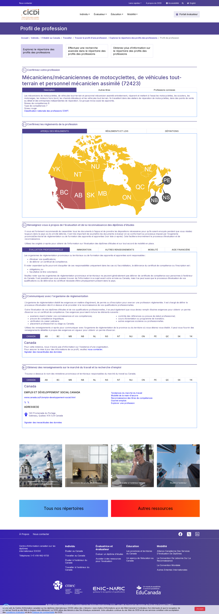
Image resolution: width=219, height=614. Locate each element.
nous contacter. (95, 349)
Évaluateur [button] (99, 14)
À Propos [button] (24, 534)
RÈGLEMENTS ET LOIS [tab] (116, 131)
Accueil (24, 38)
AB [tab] (46, 336)
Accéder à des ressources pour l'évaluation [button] (108, 559)
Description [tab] (49, 90)
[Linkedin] (197, 534)
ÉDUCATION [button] (132, 546)
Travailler (67, 38)
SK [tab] (179, 336)
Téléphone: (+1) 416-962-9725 (34, 555)
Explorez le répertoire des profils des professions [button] (38, 51)
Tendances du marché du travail (126, 393)
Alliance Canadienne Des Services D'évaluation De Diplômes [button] (173, 552)
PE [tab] (155, 336)
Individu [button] (84, 14)
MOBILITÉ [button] (162, 546)
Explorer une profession (123, 403)
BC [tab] (58, 336)
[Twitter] (189, 534)
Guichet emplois (118, 400)
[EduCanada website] (149, 589)
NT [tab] (118, 336)
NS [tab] (106, 336)
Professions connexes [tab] (164, 90)
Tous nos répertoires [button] (64, 508)
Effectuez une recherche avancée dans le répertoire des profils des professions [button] (87, 50)
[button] (30, 14)
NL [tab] (94, 336)
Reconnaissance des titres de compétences (131, 398)
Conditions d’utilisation (15, 612)
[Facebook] (180, 534)
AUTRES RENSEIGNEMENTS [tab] (119, 249)
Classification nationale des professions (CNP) (46, 111)
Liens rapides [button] (134, 3)
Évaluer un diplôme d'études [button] (109, 554)
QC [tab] (167, 336)
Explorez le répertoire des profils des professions (133, 38)
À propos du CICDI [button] (153, 3)
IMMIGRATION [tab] (84, 249)
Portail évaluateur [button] (188, 14)
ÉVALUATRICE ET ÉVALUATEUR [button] (104, 548)
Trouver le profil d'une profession (91, 38)
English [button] (193, 3)
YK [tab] (191, 336)
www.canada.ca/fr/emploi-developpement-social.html (49, 397)
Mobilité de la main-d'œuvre (124, 395)
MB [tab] (70, 336)
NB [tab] (82, 336)
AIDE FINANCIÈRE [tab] (181, 249)
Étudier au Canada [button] (74, 551)
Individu (35, 38)
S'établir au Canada (50, 38)
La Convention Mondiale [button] (168, 565)
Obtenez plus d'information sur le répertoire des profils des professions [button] (131, 50)
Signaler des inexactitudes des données (43, 352)
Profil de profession (169, 38)
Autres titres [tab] (104, 90)
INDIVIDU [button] (70, 546)
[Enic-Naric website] (109, 589)
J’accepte (200, 609)
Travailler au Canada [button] (75, 555)
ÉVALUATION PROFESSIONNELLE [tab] (46, 249)
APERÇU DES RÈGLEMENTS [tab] (54, 131)
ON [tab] (143, 336)
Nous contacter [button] (25, 3)
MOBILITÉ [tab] (153, 249)
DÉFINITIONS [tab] (172, 131)
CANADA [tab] (31, 336)
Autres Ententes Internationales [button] (172, 570)
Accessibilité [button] (173, 3)
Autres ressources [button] (155, 508)
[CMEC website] (71, 589)
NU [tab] (131, 336)
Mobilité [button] (131, 14)
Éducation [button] (116, 14)
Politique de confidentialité (43, 612)
